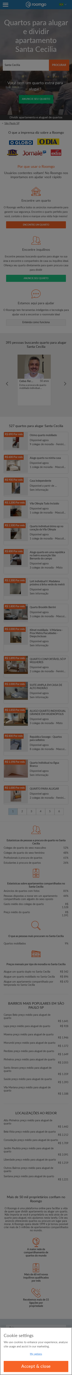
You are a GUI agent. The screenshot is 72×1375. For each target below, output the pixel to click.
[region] (36, 1351)
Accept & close (36, 1366)
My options (36, 1354)
